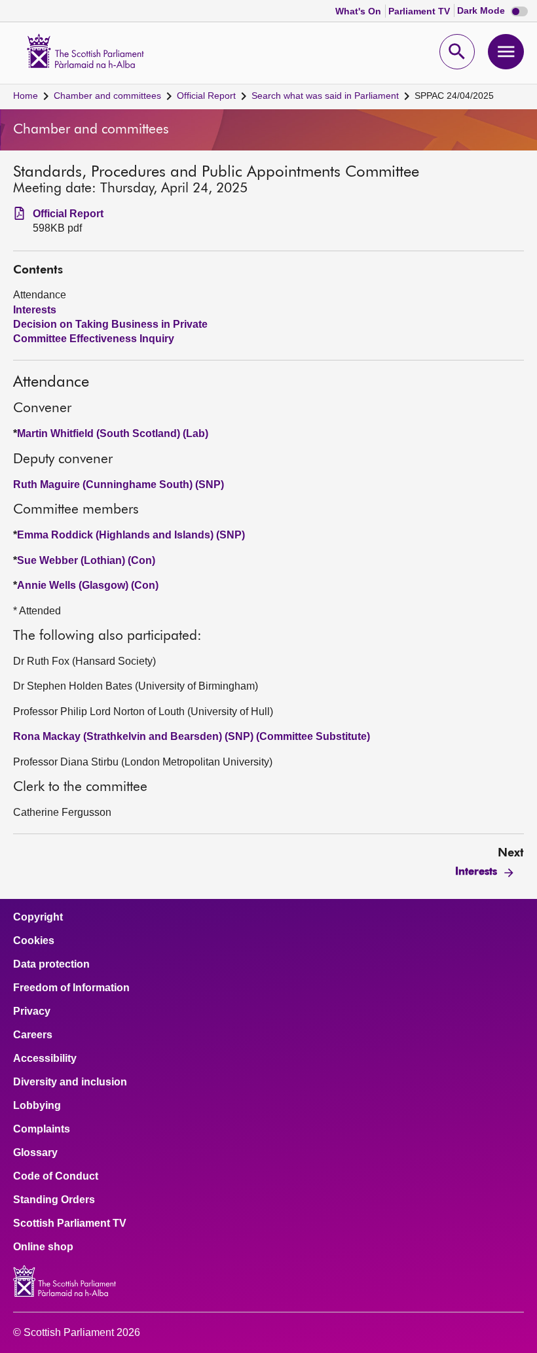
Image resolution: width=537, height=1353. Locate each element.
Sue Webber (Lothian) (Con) (86, 560)
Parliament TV (420, 11)
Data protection (51, 964)
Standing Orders (54, 1200)
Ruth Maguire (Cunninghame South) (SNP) (118, 484)
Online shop (43, 1247)
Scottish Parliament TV (69, 1223)
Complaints (41, 1129)
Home (25, 95)
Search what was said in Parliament (325, 95)
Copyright (38, 917)
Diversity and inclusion (70, 1082)
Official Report (206, 95)
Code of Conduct (55, 1176)
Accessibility (45, 1058)
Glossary (35, 1153)
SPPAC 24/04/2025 (454, 95)
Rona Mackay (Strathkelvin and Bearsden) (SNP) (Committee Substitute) (191, 736)
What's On (359, 11)
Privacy (31, 1011)
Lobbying (37, 1105)
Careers (32, 1035)
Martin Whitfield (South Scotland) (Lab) (112, 433)
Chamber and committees (107, 95)
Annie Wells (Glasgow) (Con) (87, 585)
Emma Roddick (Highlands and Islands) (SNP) (131, 534)
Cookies (33, 941)
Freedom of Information (71, 988)
